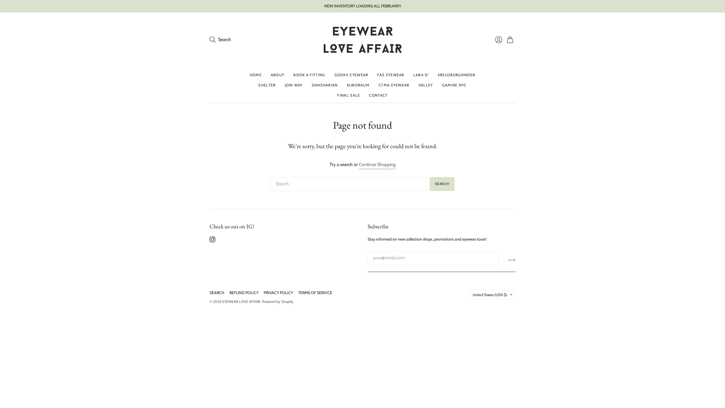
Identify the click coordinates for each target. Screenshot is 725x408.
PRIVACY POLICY (278, 292)
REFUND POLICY (244, 292)
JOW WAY (294, 85)
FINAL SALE (348, 95)
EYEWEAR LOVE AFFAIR (241, 301)
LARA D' (421, 75)
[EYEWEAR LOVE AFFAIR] (362, 40)
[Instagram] (212, 240)
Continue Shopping (377, 164)
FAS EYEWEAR (390, 75)
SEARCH (217, 292)
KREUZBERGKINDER (456, 75)
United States (490, 294)
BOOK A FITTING (309, 75)
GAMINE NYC (454, 85)
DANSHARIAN (325, 85)
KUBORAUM (358, 85)
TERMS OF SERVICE (315, 292)
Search (442, 184)
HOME (256, 75)
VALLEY (426, 85)
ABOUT (278, 75)
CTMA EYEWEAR (394, 85)
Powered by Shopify (277, 301)
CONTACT (378, 95)
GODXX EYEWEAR (351, 75)
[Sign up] (511, 260)
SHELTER (267, 85)
